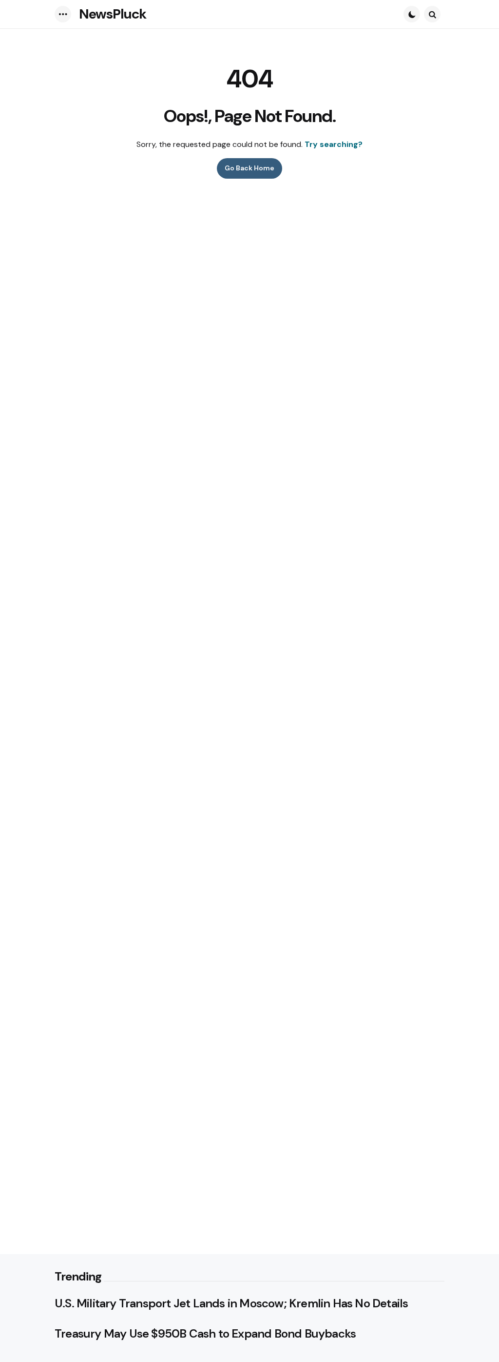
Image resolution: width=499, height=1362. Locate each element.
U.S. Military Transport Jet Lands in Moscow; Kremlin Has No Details (231, 1303)
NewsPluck (112, 14)
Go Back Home (249, 168)
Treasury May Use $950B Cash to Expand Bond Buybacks (205, 1333)
